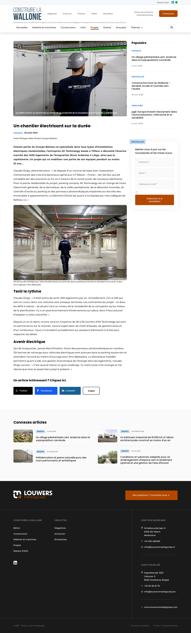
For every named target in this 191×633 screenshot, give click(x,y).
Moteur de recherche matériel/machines (143, 13)
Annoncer (67, 13)
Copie (91, 390)
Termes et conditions (140, 626)
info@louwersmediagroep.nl (159, 547)
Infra (83, 27)
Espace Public (20, 551)
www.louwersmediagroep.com (161, 607)
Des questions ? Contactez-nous (150, 495)
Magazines (52, 13)
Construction (68, 27)
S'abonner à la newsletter (154, 200)
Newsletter (108, 13)
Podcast (81, 13)
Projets (95, 27)
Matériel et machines (44, 27)
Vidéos (94, 13)
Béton (16, 528)
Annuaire (121, 27)
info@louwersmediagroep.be (160, 591)
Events (107, 27)
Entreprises (168, 13)
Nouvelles (21, 27)
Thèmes (135, 27)
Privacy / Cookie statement (165, 626)
